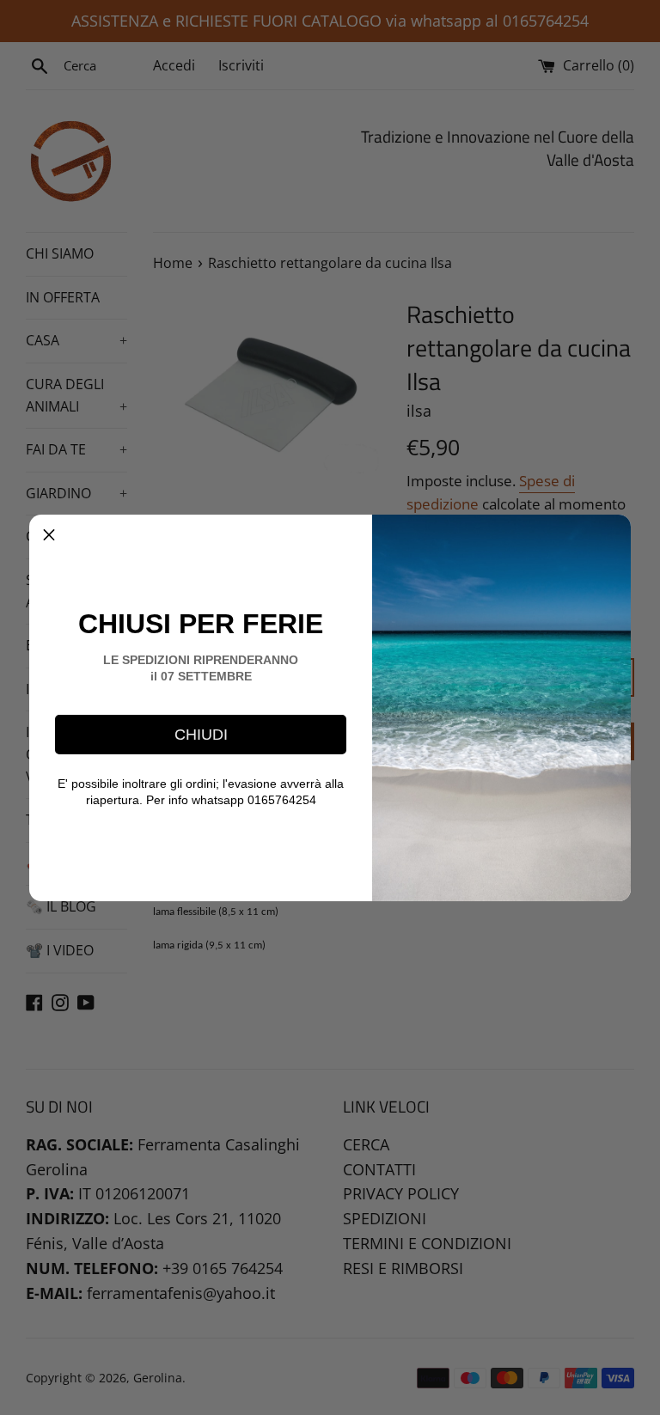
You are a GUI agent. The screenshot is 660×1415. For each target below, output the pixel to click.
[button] (49, 534)
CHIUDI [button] (201, 734)
